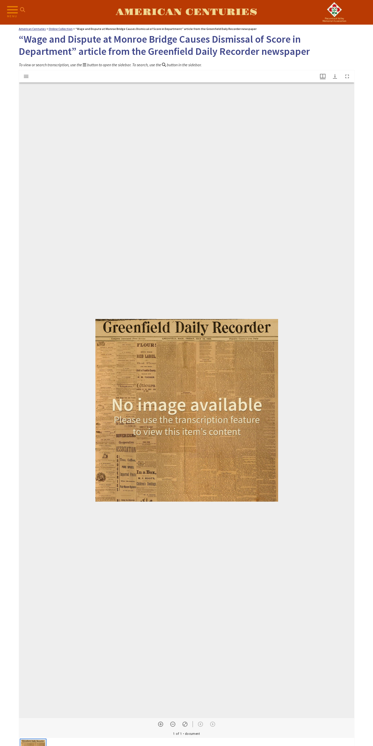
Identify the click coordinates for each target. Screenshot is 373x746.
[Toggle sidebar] (26, 76)
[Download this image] (335, 76)
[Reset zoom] (185, 724)
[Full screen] (347, 76)
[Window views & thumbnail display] (323, 76)
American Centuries (186, 12)
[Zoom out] (173, 724)
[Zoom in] (161, 724)
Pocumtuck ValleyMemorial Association (334, 20)
